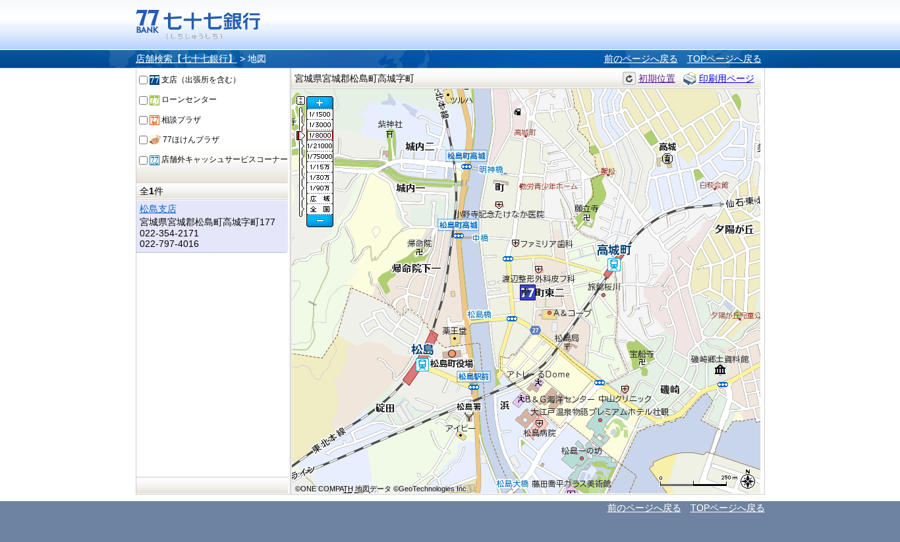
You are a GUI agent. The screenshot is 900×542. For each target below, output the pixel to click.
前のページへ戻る (641, 58)
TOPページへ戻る (724, 58)
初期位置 (656, 78)
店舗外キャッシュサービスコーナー (223, 159)
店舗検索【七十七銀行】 (186, 58)
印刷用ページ (726, 78)
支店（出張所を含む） (199, 79)
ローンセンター (188, 99)
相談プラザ (180, 119)
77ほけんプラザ (190, 139)
